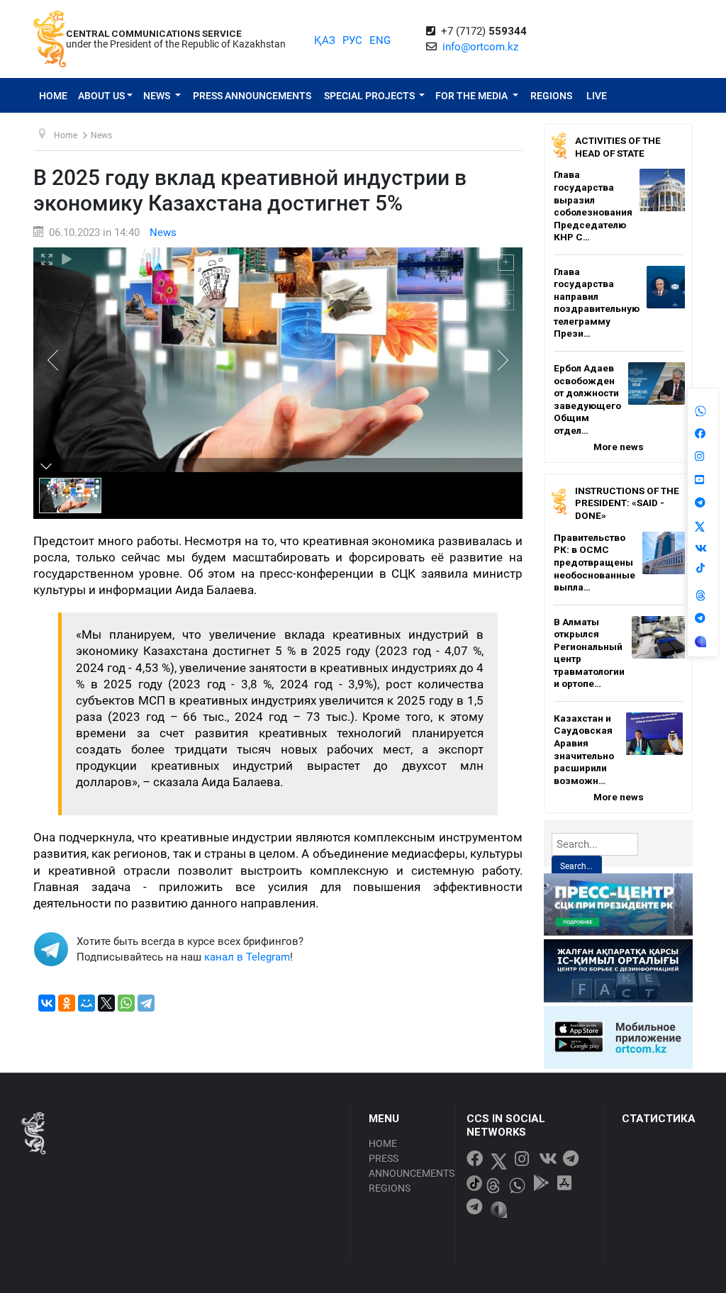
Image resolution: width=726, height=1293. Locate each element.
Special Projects (370, 95)
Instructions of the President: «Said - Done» (627, 503)
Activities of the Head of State (618, 147)
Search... (576, 866)
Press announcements (252, 95)
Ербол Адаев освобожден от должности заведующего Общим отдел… (587, 399)
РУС (352, 40)
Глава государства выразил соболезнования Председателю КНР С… (593, 205)
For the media (472, 95)
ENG (380, 40)
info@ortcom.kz (480, 46)
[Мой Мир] (86, 1003)
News (157, 95)
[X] (106, 1003)
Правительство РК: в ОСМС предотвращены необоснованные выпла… (594, 562)
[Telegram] (146, 1003)
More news (618, 446)
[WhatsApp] (126, 1003)
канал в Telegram (247, 957)
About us (101, 95)
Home (53, 95)
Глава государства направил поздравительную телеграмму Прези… (597, 303)
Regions (551, 95)
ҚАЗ (324, 40)
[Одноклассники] (66, 1003)
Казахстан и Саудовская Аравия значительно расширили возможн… (584, 749)
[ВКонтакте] (46, 1003)
